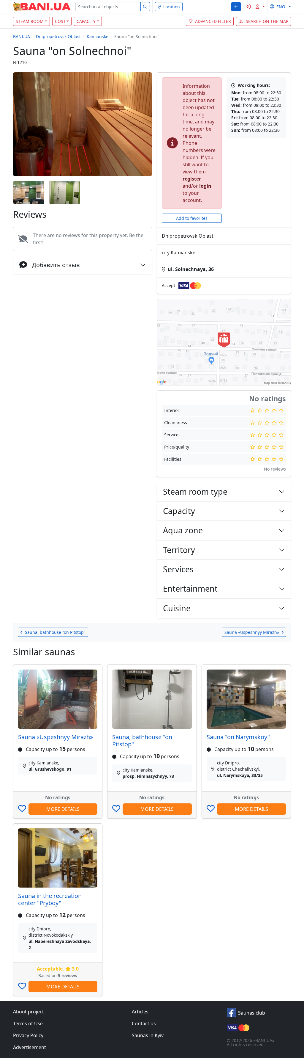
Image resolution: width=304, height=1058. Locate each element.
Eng (280, 7)
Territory (179, 549)
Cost (60, 21)
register (192, 178)
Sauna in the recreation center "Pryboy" (50, 899)
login (205, 186)
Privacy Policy (28, 1035)
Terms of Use (28, 1023)
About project (28, 1011)
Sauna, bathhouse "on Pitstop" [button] (55, 632)
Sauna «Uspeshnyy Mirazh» (55, 737)
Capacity (86, 21)
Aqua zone (183, 530)
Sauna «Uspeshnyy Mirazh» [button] (251, 632)
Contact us (144, 1023)
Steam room (30, 21)
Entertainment (190, 588)
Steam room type (195, 491)
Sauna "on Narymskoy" (238, 737)
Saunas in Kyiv (148, 1035)
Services (178, 569)
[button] (235, 6)
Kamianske (97, 36)
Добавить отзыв (56, 265)
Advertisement (29, 1047)
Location (171, 7)
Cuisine (177, 608)
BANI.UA (21, 36)
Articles (140, 1011)
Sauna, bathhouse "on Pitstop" (142, 740)
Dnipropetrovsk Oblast (58, 36)
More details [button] (63, 809)
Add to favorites (192, 218)
